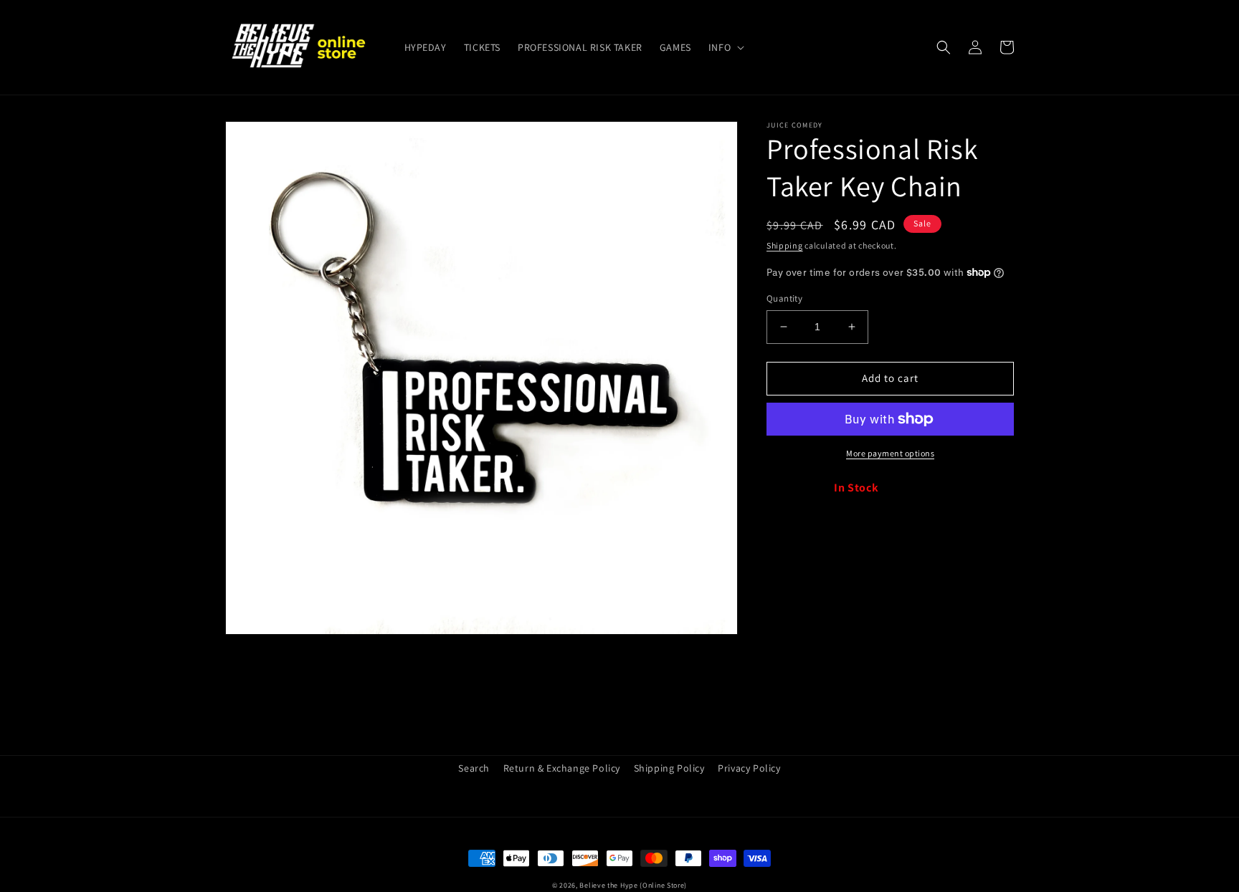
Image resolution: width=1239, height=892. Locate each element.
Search (474, 768)
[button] (725, 47)
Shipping (784, 245)
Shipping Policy (669, 768)
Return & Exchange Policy (561, 768)
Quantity (784, 298)
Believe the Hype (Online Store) (633, 885)
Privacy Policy (749, 768)
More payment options (890, 453)
